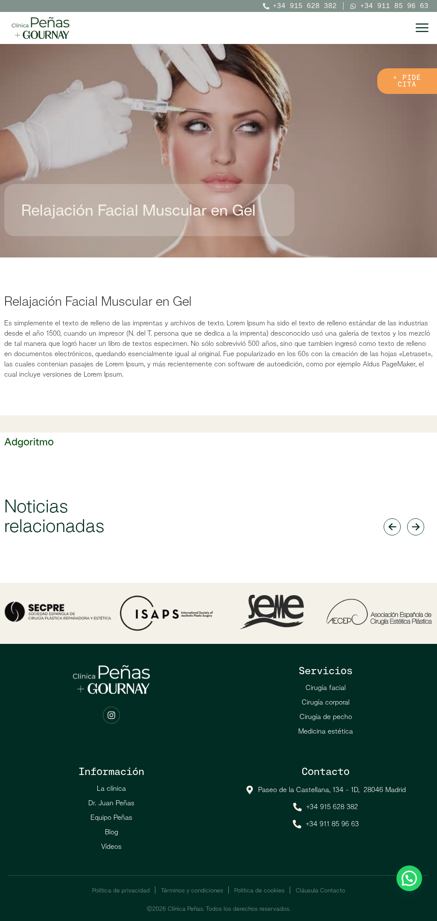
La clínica (111, 788)
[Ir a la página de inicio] (41, 28)
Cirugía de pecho (326, 716)
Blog (111, 831)
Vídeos (111, 846)
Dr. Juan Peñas (111, 802)
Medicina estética (325, 731)
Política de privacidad (121, 890)
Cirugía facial (326, 687)
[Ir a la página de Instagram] (111, 715)
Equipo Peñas (111, 817)
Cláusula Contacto (320, 890)
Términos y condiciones (192, 890)
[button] (409, 878)
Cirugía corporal (326, 702)
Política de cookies (259, 890)
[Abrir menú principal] (422, 27)
